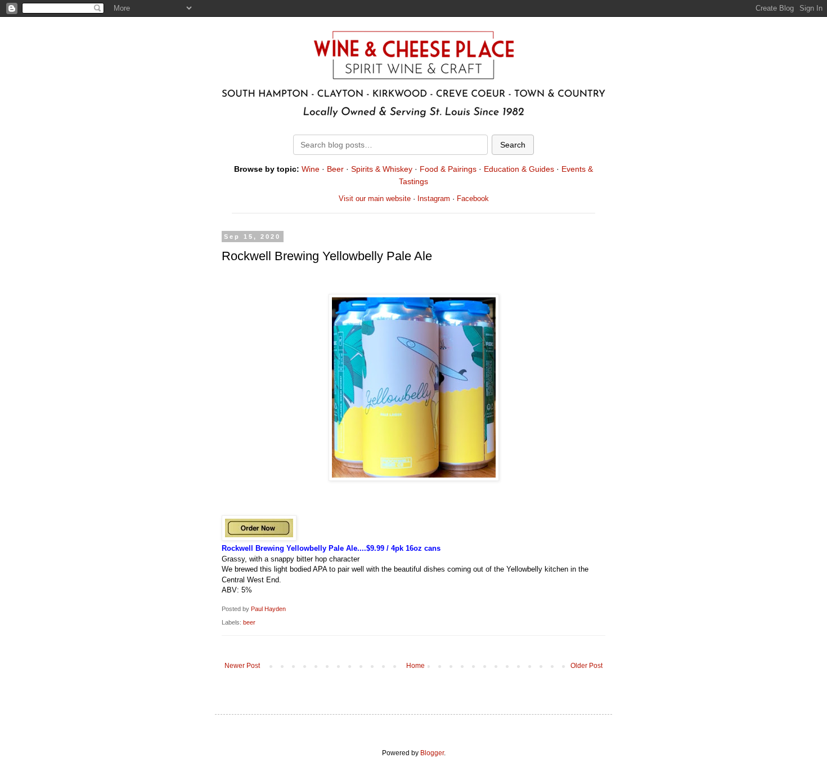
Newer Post (242, 666)
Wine (311, 168)
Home (415, 666)
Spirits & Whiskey (381, 168)
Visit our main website (375, 198)
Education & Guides (519, 168)
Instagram (433, 198)
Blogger (432, 753)
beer (249, 622)
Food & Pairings (448, 168)
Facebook (473, 198)
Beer (335, 168)
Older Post (586, 666)
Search (512, 144)
